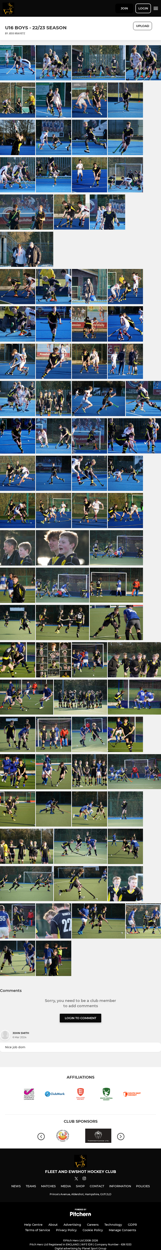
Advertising (72, 1225)
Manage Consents (122, 1230)
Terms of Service (37, 1230)
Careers (93, 1225)
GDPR (132, 1225)
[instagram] (84, 1179)
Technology (113, 1225)
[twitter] (76, 1179)
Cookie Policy (93, 1230)
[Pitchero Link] (80, 1215)
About (53, 1225)
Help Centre (33, 1225)
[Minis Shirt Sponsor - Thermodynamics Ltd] (98, 1136)
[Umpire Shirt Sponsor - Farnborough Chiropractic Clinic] (62, 1136)
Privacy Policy (66, 1230)
